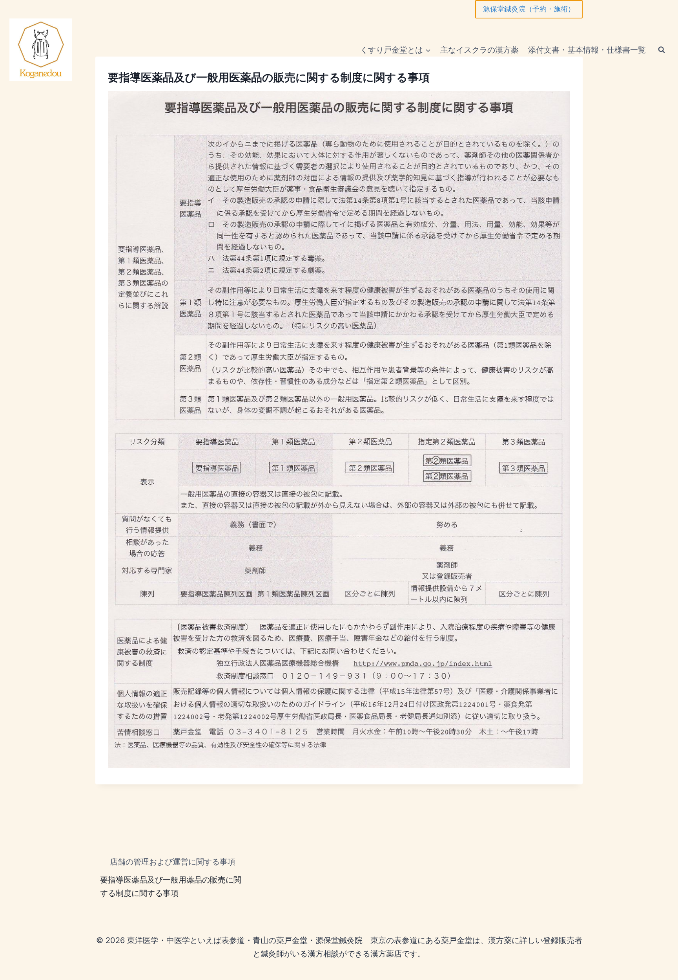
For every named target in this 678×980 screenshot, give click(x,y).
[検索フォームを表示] (661, 50)
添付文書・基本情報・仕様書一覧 (587, 50)
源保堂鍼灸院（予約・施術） (529, 9)
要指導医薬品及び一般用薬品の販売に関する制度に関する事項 (170, 886)
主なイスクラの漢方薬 (479, 50)
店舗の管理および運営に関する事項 (172, 861)
